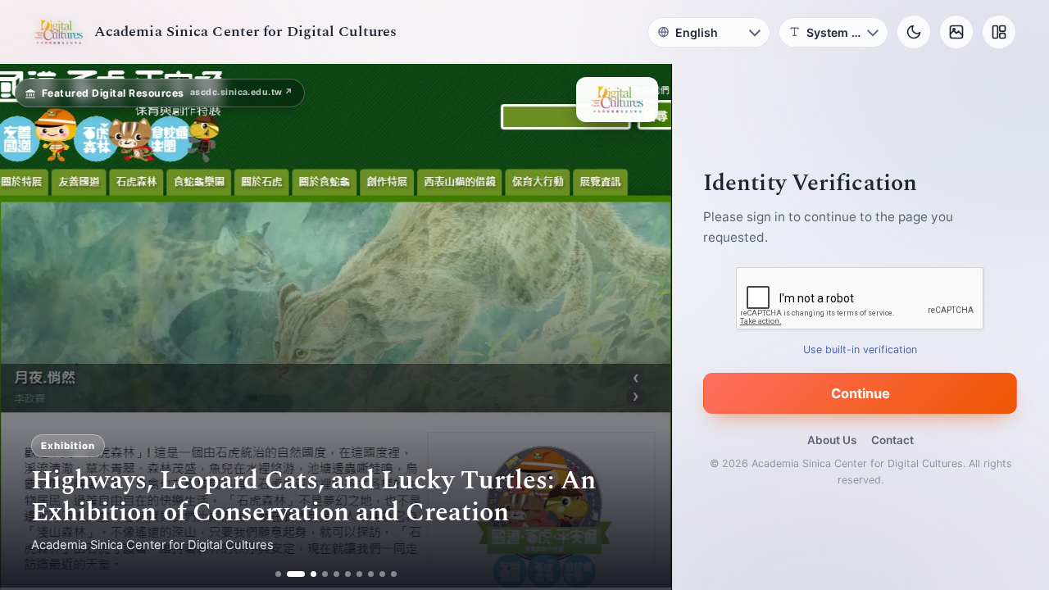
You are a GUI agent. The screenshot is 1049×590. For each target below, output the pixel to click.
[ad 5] (336, 574)
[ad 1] (278, 574)
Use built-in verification (861, 349)
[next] (642, 327)
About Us (831, 440)
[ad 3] (307, 574)
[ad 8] (371, 574)
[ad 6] (348, 574)
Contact (892, 440)
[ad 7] (359, 574)
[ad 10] (394, 574)
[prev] (29, 327)
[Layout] (999, 32)
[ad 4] (325, 574)
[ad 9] (382, 574)
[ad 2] (290, 574)
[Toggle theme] (914, 32)
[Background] (956, 32)
